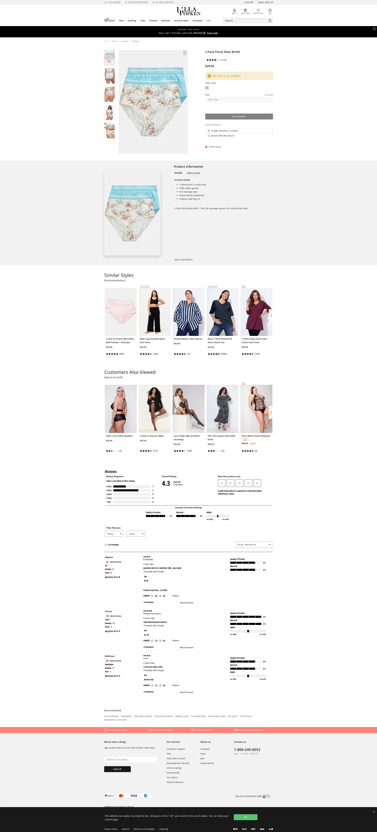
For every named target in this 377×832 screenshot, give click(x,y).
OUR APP (249, 2)
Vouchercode (173, 772)
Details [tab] (178, 172)
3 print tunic (246, 716)
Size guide (269, 94)
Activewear (126, 716)
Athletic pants (182, 716)
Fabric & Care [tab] (193, 172)
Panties (136, 41)
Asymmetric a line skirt (115, 720)
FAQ (169, 753)
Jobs (202, 758)
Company (205, 749)
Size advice (172, 777)
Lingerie (125, 41)
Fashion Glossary (175, 782)
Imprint (125, 829)
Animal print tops (216, 716)
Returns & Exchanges (144, 829)
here (115, 819)
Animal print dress (164, 716)
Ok (245, 817)
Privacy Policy (110, 829)
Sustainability (207, 763)
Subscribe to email (176, 758)
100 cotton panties (143, 716)
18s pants (232, 716)
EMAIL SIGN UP (265, 2)
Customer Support (176, 749)
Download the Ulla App (178, 763)
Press (203, 753)
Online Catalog (174, 767)
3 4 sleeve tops (198, 716)
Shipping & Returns (213, 124)
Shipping (163, 829)
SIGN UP (117, 769)
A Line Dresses (111, 716)
